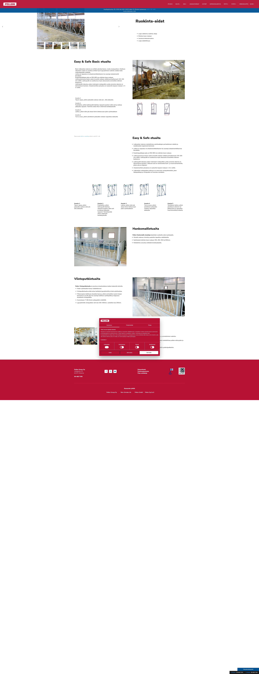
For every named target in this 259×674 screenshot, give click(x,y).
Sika (184, 4)
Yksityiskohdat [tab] (129, 325)
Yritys (226, 4)
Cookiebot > (104, 339)
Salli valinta (129, 352)
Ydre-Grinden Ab (126, 392)
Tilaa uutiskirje (142, 373)
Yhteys (233, 4)
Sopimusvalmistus (215, 4)
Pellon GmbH (139, 392)
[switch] (122, 347)
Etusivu (170, 4)
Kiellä (110, 352)
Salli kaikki (148, 352)
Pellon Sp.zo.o (149, 392)
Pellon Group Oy (112, 392)
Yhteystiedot (141, 369)
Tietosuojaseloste (143, 371)
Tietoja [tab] (149, 325)
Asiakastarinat (194, 4)
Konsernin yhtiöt (129, 388)
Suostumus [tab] (109, 325)
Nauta (177, 4)
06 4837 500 (252, 672)
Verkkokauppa (243, 4)
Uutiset (204, 4)
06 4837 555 (237, 672)
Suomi (252, 4)
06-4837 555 (78, 376)
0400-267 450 (150, 9)
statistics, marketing (84, 136)
